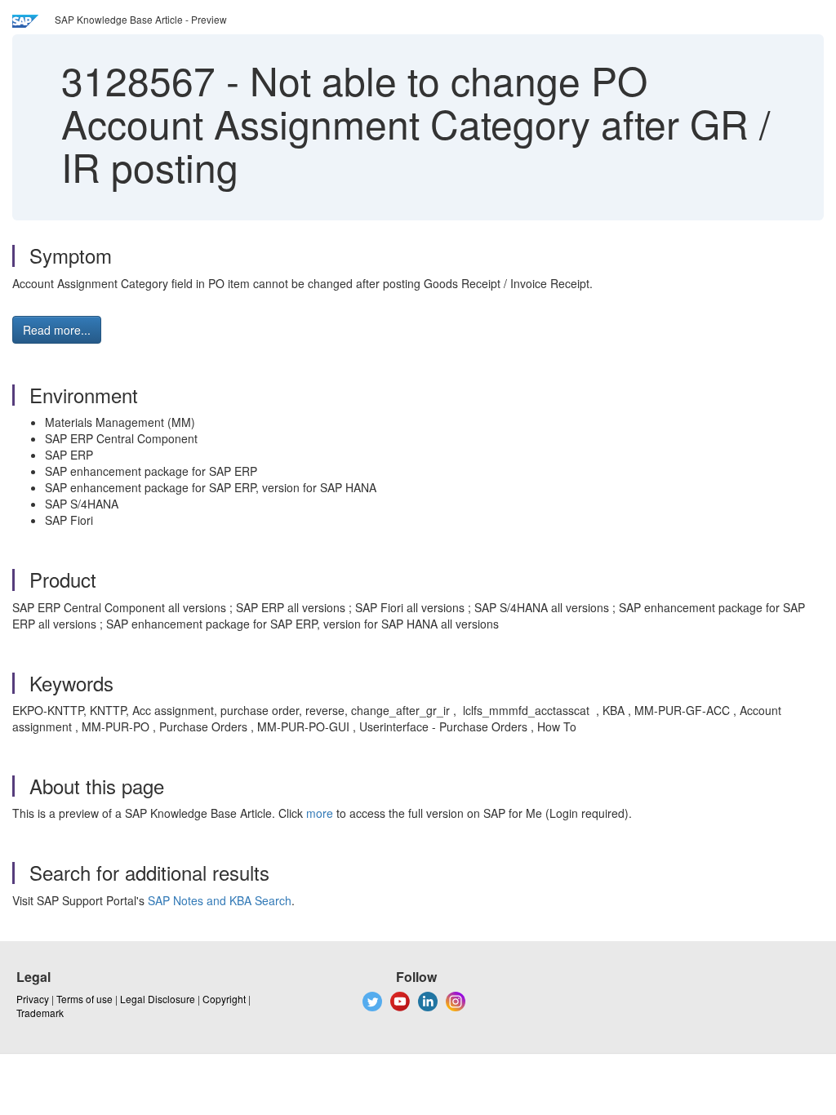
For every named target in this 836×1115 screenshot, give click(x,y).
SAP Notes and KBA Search (219, 900)
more (319, 813)
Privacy (32, 999)
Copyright (224, 999)
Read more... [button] (57, 330)
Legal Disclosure (157, 999)
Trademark (40, 1012)
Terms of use (84, 999)
